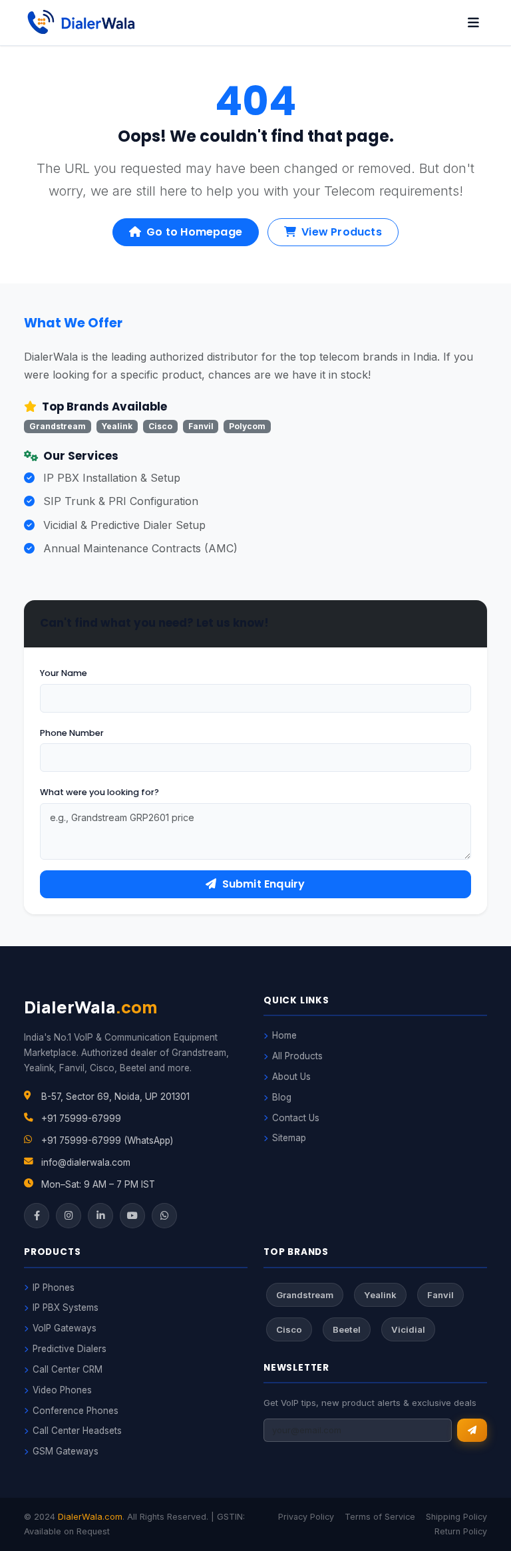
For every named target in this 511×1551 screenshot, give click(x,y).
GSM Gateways (65, 1451)
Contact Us (295, 1118)
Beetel (347, 1329)
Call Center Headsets (77, 1430)
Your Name (63, 673)
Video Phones (62, 1390)
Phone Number (72, 733)
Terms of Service (380, 1517)
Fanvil (440, 1295)
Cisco (289, 1329)
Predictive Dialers (69, 1348)
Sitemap (289, 1137)
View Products (341, 232)
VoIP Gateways (64, 1328)
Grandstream (304, 1295)
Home (284, 1035)
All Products (297, 1056)
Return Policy (460, 1531)
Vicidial (408, 1329)
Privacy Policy (306, 1517)
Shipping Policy (456, 1517)
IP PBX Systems (65, 1307)
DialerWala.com (90, 1517)
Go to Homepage (194, 232)
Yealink (380, 1295)
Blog (281, 1097)
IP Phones (54, 1287)
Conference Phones (75, 1410)
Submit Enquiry (263, 884)
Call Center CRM (67, 1369)
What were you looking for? (99, 792)
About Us (291, 1076)
